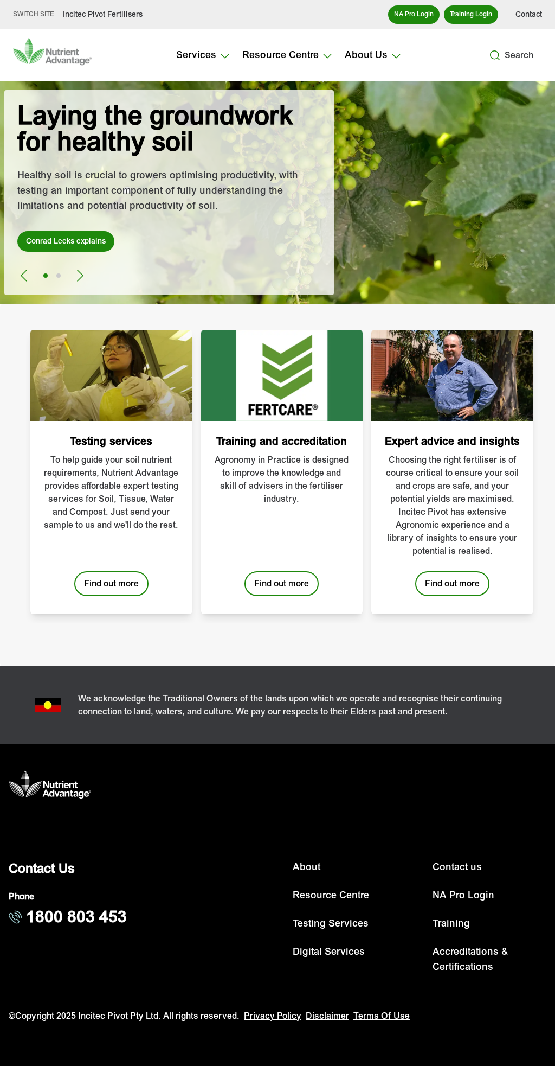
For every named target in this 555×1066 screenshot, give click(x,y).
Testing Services (331, 923)
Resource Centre (331, 895)
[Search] (494, 55)
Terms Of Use (381, 1016)
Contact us (457, 867)
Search (519, 55)
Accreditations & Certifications (470, 959)
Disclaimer (327, 1016)
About (306, 867)
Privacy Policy (272, 1016)
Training (451, 923)
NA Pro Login (463, 895)
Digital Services (329, 952)
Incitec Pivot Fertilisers (103, 14)
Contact (528, 14)
